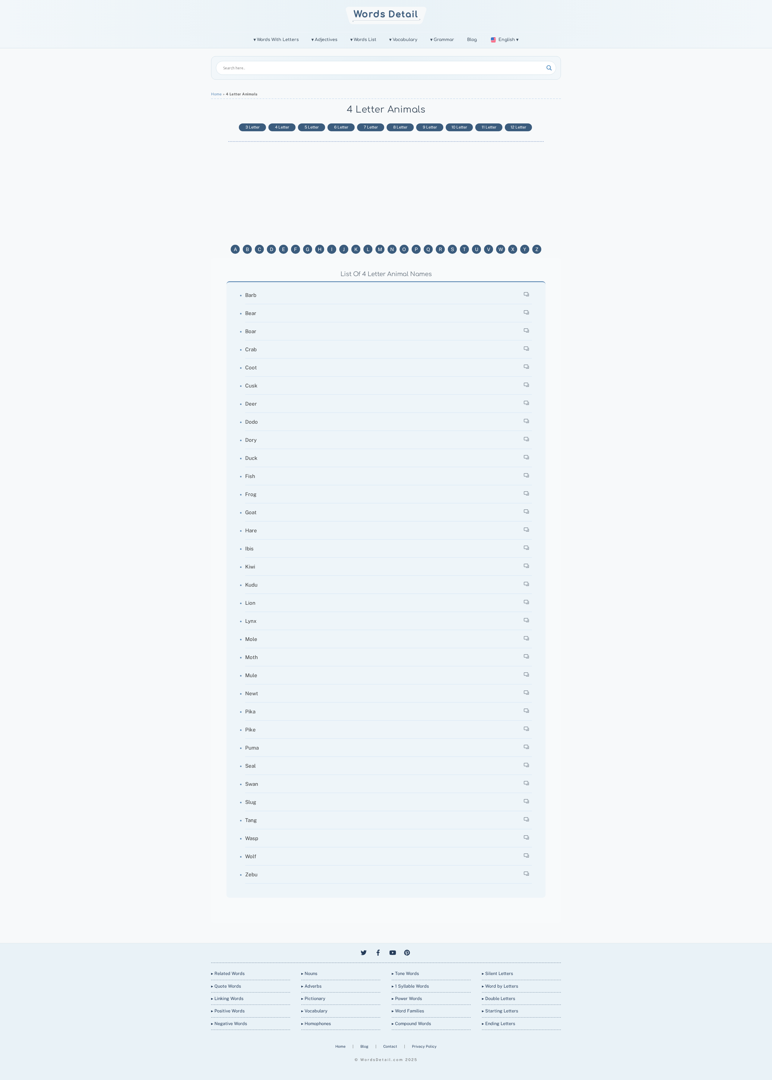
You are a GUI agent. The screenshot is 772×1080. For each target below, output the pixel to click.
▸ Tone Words (405, 973)
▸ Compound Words (411, 1023)
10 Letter (459, 127)
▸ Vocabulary (314, 1010)
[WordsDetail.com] (386, 22)
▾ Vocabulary (403, 39)
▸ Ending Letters (498, 1023)
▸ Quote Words (226, 986)
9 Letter (430, 127)
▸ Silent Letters (497, 973)
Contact (390, 1046)
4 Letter (282, 127)
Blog (472, 39)
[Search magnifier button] (549, 68)
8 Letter (400, 127)
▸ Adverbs (311, 986)
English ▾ (508, 39)
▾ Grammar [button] (442, 39)
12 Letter (518, 127)
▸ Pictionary (313, 998)
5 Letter (312, 127)
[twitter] (364, 951)
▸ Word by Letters (500, 986)
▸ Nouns (309, 973)
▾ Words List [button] (363, 39)
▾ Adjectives (324, 39)
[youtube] (393, 951)
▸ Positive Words (228, 1010)
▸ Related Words (228, 973)
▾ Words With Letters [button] (276, 39)
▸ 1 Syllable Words (410, 986)
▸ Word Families (408, 1010)
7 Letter (371, 127)
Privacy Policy (424, 1046)
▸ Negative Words (229, 1023)
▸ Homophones (316, 1023)
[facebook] (378, 951)
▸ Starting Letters (500, 1010)
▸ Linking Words (227, 998)
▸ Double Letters (498, 998)
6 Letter (341, 127)
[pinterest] (407, 951)
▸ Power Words (407, 998)
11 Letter (489, 127)
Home (216, 94)
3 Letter (252, 127)
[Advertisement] (386, 193)
